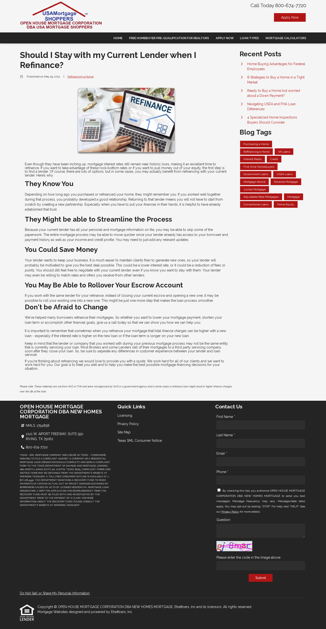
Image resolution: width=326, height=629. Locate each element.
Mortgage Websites (53, 612)
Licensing (124, 415)
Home (118, 38)
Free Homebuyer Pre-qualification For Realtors (169, 38)
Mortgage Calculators (286, 38)
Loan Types (249, 38)
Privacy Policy (128, 424)
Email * (221, 453)
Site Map (124, 432)
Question (223, 520)
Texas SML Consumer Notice (139, 440)
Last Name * (225, 435)
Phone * (222, 472)
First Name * (225, 417)
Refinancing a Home (81, 76)
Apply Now (290, 17)
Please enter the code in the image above (248, 557)
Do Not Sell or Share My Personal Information (55, 593)
